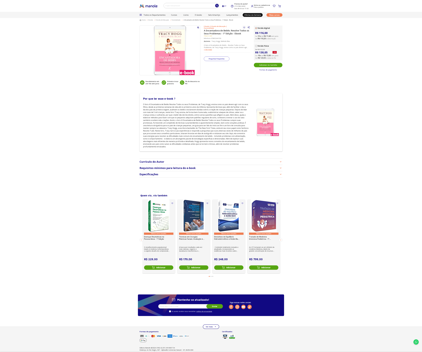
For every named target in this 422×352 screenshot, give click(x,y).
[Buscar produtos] (217, 5)
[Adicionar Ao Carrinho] (158, 267)
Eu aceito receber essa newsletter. (184, 311)
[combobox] (191, 5)
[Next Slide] (280, 240)
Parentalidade (176, 20)
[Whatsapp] (416, 344)
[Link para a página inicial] (143, 20)
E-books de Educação (162, 20)
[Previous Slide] (141, 240)
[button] (248, 27)
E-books (150, 20)
